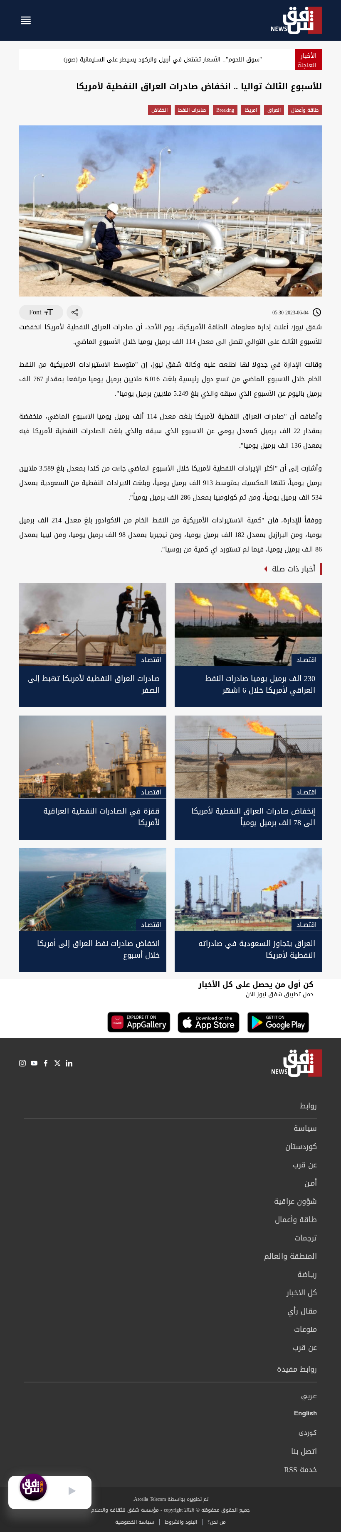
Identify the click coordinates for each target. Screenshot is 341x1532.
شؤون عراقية (295, 1201)
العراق (274, 110)
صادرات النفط (192, 110)
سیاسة (305, 1128)
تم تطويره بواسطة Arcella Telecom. (170, 1499)
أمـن (310, 1183)
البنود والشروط (181, 1522)
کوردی (308, 1433)
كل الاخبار (302, 1293)
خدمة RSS (300, 1470)
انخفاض (159, 110)
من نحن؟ (217, 1522)
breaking (225, 110)
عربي (309, 1396)
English (305, 1414)
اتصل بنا (304, 1451)
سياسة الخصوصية (134, 1522)
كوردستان (301, 1147)
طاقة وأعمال (305, 110)
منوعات (305, 1329)
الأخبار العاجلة (306, 60)
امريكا (251, 110)
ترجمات (305, 1238)
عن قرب (305, 1165)
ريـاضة (307, 1274)
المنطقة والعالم (290, 1256)
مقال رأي (302, 1311)
